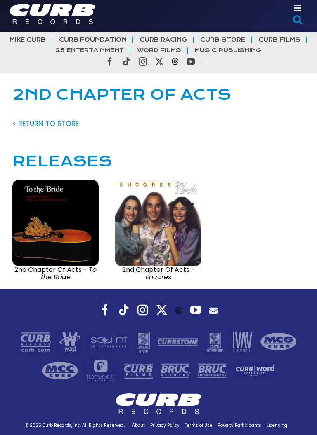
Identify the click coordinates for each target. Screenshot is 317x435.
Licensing (277, 425)
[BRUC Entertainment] (213, 370)
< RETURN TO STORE (45, 124)
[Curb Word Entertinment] (255, 370)
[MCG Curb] (278, 341)
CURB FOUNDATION (92, 39)
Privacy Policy (165, 425)
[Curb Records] (37, 341)
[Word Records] (71, 341)
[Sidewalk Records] (144, 341)
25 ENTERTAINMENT (90, 50)
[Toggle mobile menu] (298, 8)
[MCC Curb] (61, 370)
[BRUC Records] (176, 370)
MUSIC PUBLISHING (227, 50)
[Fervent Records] (102, 370)
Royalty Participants (239, 425)
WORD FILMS (159, 50)
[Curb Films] (139, 370)
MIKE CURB (27, 39)
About (138, 425)
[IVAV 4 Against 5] (243, 341)
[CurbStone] (179, 341)
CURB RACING (163, 39)
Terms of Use (198, 425)
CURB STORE (222, 39)
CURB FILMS (279, 39)
